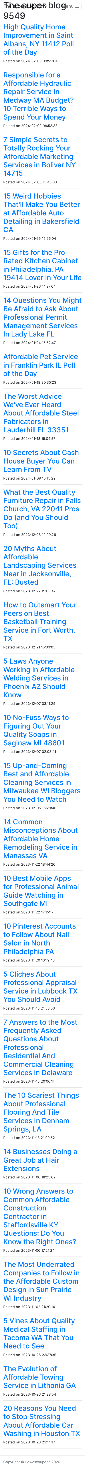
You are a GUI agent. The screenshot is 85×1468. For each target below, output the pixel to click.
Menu (68, 6)
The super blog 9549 (25, 6)
